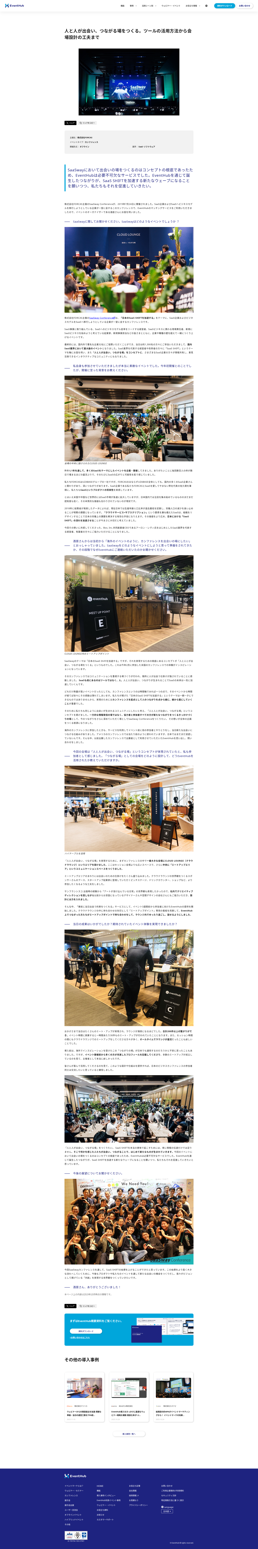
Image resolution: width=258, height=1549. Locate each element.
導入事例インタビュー (106, 1495)
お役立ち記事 (134, 1486)
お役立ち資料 (102, 1510)
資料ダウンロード (224, 5)
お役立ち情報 (191, 6)
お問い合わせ (244, 5)
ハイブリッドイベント (74, 1520)
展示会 (67, 1500)
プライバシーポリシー (138, 1505)
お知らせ (100, 1515)
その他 (67, 1524)
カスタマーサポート (105, 1520)
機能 (122, 5)
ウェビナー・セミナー (74, 1491)
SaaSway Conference (101, 317)
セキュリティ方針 (168, 1495)
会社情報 (133, 1491)
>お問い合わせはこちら (80, 1337)
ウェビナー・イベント (171, 5)
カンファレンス (71, 1495)
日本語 (166, 1511)
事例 (132, 6)
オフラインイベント (73, 1515)
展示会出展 (69, 1505)
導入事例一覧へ (129, 1434)
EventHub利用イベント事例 (109, 1500)
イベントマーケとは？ (74, 1486)
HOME (100, 1486)
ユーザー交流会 (71, 1510)
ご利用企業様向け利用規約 (172, 1491)
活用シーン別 (147, 6)
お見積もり (133, 1500)
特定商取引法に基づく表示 (172, 1500)
